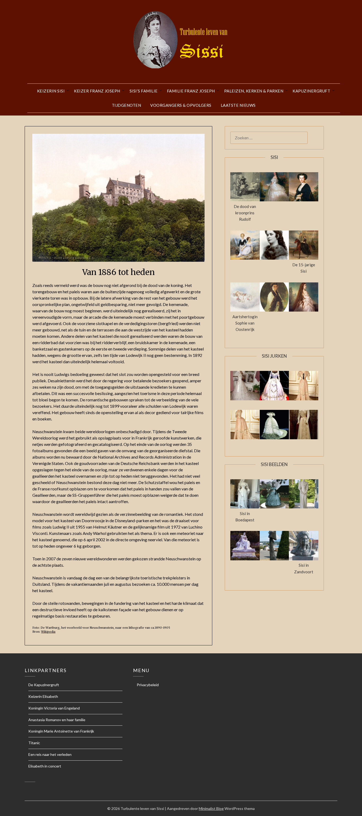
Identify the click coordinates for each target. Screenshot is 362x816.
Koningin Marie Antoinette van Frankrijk (61, 731)
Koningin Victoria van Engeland (54, 708)
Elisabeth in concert (44, 766)
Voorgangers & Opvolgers (180, 105)
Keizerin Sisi (51, 90)
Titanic (34, 742)
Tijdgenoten (126, 105)
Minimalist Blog (211, 808)
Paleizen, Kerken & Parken (254, 90)
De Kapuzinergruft (43, 684)
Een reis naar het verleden (50, 754)
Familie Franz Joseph (191, 90)
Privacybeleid (148, 684)
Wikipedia (48, 631)
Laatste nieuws (238, 105)
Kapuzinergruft (311, 90)
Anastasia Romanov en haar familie (56, 719)
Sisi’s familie (144, 90)
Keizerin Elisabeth (43, 696)
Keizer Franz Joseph (97, 90)
